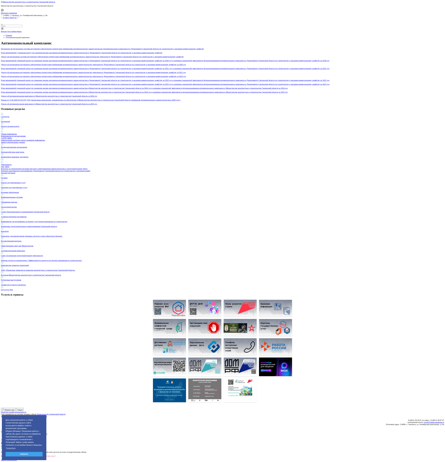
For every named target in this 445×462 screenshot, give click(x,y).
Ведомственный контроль (11, 241)
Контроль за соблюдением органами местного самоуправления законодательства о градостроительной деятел (44, 169)
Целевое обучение (8, 173)
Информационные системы (12, 197)
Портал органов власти (10, 126)
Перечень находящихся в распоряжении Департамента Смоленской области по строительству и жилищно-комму (45, 171)
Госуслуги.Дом (7, 290)
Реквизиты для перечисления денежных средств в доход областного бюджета (31, 236)
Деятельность (6, 165)
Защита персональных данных (13, 142)
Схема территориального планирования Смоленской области (25, 212)
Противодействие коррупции (12, 152)
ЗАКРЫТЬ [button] (24, 454)
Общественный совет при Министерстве (17, 246)
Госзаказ (4, 178)
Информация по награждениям (13, 136)
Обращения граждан (9, 202)
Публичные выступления (11, 280)
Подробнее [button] (11, 448)
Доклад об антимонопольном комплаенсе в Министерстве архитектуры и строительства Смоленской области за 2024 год (49, 96)
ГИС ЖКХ (5, 167)
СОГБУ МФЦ (6, 138)
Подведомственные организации (14, 147)
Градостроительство (9, 207)
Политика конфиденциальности (13, 412)
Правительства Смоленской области (51, 414)
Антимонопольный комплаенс (13, 251)
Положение (5, 121)
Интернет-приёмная (9, 13)
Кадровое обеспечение (10, 192)
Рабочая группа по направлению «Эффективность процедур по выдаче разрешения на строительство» (41, 260)
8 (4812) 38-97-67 (10, 18)
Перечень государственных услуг (14, 187)
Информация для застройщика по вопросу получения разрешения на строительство (34, 222)
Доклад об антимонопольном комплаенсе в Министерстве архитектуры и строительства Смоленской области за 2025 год (49, 104)
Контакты (5, 231)
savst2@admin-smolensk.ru (434, 422)
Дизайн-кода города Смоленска (13, 285)
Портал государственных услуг (13, 183)
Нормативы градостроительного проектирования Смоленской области (29, 226)
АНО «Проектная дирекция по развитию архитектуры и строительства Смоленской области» (38, 270)
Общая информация (9, 134)
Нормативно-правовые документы (14, 157)
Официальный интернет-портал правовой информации (23, 140)
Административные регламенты (14, 217)
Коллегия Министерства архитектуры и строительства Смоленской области (31, 275)
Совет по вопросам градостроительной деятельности (22, 256)
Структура (5, 117)
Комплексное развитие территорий (15, 265)
